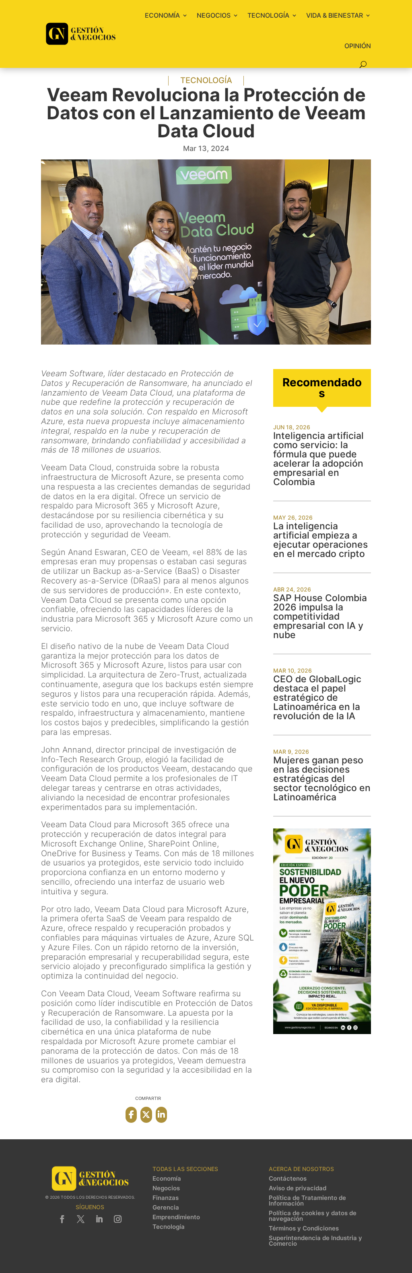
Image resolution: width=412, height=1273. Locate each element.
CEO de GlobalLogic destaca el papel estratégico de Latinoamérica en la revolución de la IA (317, 697)
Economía (162, 15)
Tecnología (268, 15)
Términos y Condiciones (304, 1228)
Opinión (357, 46)
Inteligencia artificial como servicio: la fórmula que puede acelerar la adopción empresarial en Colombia (318, 459)
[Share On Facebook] (131, 1115)
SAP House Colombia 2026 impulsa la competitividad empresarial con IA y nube (320, 616)
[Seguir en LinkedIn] (99, 1219)
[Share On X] (146, 1115)
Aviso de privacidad (297, 1188)
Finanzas (165, 1198)
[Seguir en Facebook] (62, 1219)
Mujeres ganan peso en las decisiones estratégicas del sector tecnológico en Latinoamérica (322, 779)
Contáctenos (288, 1178)
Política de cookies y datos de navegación (312, 1216)
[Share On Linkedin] (161, 1115)
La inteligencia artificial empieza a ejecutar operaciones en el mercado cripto (320, 539)
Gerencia (165, 1207)
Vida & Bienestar (334, 15)
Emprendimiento (176, 1217)
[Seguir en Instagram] (118, 1219)
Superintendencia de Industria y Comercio (315, 1240)
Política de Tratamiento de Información (307, 1200)
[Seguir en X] (81, 1219)
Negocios (214, 15)
